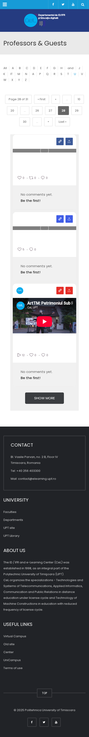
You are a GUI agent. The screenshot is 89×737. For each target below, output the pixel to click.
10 (79, 99)
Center (8, 652)
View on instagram (60, 219)
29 (77, 110)
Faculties (9, 512)
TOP (44, 693)
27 (50, 110)
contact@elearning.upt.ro (37, 479)
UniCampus (12, 660)
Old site (9, 644)
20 (12, 110)
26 (37, 110)
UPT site (9, 528)
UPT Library (11, 536)
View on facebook (60, 141)
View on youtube (60, 290)
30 (24, 122)
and (70, 68)
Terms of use (13, 668)
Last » (62, 122)
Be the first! (30, 200)
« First (41, 99)
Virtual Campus (14, 636)
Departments (13, 520)
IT (11, 74)
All (5, 68)
